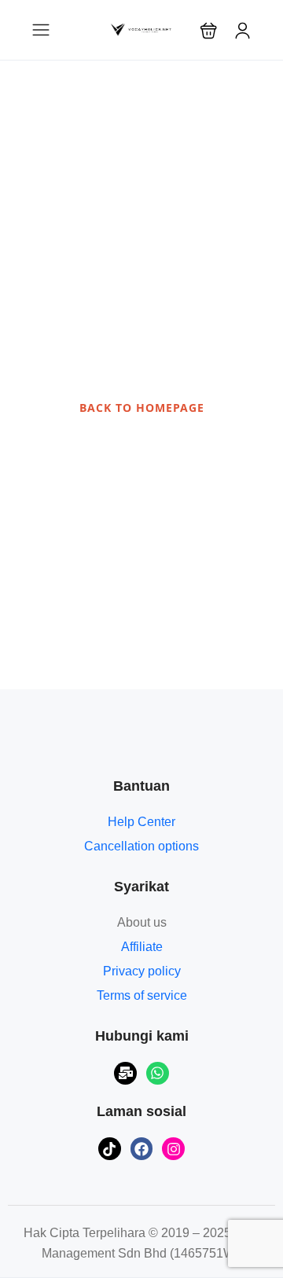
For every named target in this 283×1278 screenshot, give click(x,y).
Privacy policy (142, 971)
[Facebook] (141, 1148)
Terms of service (142, 995)
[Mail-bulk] (125, 1073)
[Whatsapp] (157, 1073)
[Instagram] (173, 1148)
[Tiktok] (109, 1148)
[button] (209, 30)
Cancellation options (141, 846)
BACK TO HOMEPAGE (141, 407)
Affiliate (142, 946)
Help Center (141, 821)
